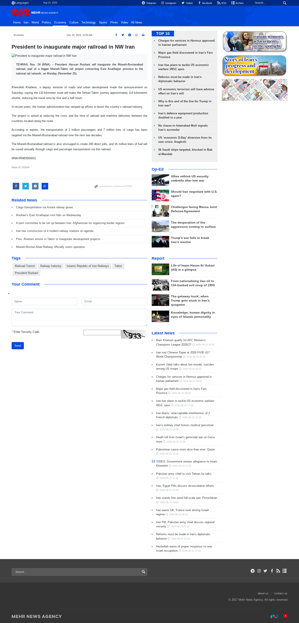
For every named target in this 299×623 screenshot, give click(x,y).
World (35, 22)
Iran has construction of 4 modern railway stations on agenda (54, 231)
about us (263, 593)
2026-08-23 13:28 (169, 453)
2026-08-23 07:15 (180, 526)
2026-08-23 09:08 (169, 502)
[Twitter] (265, 571)
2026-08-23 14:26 (176, 441)
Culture (73, 22)
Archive (239, 3)
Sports (103, 22)
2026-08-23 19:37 (192, 368)
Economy (60, 22)
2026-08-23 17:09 (183, 405)
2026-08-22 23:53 (180, 538)
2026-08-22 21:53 (191, 550)
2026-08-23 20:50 (205, 344)
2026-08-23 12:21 (181, 465)
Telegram (151, 3)
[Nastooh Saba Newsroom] (272, 616)
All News (136, 22)
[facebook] (271, 571)
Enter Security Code (25, 332)
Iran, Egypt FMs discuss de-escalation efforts (185, 485)
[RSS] (278, 571)
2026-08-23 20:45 (195, 356)
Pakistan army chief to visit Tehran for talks (183, 473)
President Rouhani (26, 273)
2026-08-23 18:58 (192, 381)
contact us (280, 593)
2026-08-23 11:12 (169, 478)
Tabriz (118, 266)
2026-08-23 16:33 (191, 417)
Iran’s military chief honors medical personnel (184, 425)
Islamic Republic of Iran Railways (88, 266)
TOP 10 (163, 33)
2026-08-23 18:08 (181, 393)
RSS (223, 3)
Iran (26, 22)
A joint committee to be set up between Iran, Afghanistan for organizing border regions (70, 223)
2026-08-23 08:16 (178, 514)
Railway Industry (50, 266)
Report (158, 258)
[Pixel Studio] (283, 616)
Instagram (170, 3)
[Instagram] (259, 571)
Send (17, 345)
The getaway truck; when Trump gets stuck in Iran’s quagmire (190, 300)
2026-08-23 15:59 (169, 429)
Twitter (189, 3)
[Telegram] (252, 571)
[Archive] (284, 571)
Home (17, 22)
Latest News (163, 333)
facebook (207, 3)
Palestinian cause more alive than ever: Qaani (185, 449)
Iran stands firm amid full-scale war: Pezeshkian (186, 497)
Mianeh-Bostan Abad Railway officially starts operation (50, 247)
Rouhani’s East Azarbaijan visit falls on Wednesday (48, 215)
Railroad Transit (25, 266)
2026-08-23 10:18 (169, 490)
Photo (114, 22)
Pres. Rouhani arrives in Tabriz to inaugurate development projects (58, 239)
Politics (46, 22)
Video (124, 22)
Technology (88, 22)
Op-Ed (158, 169)
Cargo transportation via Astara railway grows (44, 207)
